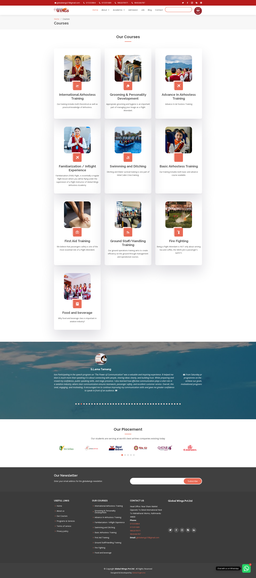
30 (153, 404)
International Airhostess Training (77, 96)
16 (116, 404)
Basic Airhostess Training (179, 166)
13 (108, 404)
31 (156, 404)
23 (134, 404)
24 (137, 404)
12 (105, 404)
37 (172, 404)
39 (177, 404)
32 (158, 404)
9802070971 (122, 2)
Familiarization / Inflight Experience (77, 168)
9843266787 (139, 2)
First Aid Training (77, 241)
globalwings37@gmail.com (68, 2)
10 (100, 404)
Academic (118, 10)
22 (132, 404)
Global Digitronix (138, 572)
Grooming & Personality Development (128, 96)
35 (166, 404)
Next (198, 376)
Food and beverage (77, 313)
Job (143, 10)
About (104, 10)
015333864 (91, 2)
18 (121, 404)
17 (118, 404)
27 (145, 404)
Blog (150, 10)
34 (164, 404)
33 (161, 404)
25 (140, 404)
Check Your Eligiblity (178, 9)
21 (129, 404)
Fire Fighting (178, 241)
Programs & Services (66, 521)
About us (60, 511)
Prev (57, 376)
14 (110, 404)
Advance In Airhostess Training (179, 96)
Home (95, 10)
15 (113, 404)
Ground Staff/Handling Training (128, 243)
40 (180, 404)
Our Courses (62, 516)
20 (126, 404)
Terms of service (64, 526)
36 (169, 404)
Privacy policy (62, 531)
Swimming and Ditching (128, 166)
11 (102, 404)
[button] (122, 455)
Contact (159, 10)
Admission (133, 10)
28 (148, 404)
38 (174, 404)
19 (124, 404)
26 (142, 404)
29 (150, 404)
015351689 (106, 2)
